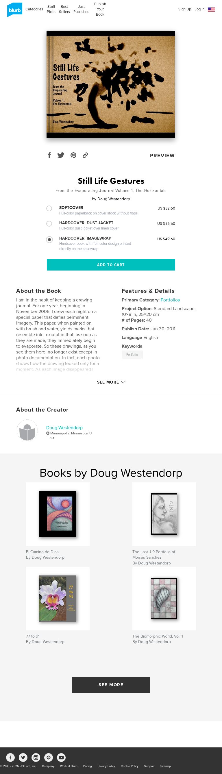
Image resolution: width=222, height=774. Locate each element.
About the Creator (42, 409)
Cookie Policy (129, 766)
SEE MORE (111, 684)
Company (48, 766)
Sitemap (165, 766)
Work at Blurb (68, 766)
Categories (34, 9)
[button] (211, 9)
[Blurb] (13, 12)
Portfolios (170, 300)
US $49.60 (166, 238)
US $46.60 (166, 223)
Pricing (87, 766)
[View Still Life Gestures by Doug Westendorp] (111, 84)
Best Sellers (64, 9)
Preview (162, 155)
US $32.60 (166, 208)
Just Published (81, 9)
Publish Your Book (100, 9)
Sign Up (184, 9)
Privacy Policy (106, 766)
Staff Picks (51, 9)
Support (149, 766)
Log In (199, 9)
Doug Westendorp (64, 428)
